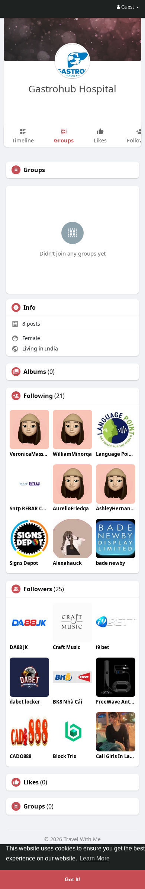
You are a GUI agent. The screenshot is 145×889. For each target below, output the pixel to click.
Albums (34, 372)
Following (38, 396)
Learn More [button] (95, 858)
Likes (31, 782)
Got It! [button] (73, 879)
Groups (34, 806)
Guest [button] (127, 6)
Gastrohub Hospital (72, 88)
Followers (37, 589)
